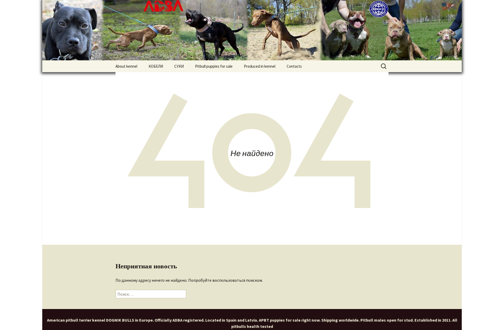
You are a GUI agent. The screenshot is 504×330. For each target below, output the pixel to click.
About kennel (126, 66)
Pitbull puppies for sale (214, 66)
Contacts (294, 66)
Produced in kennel (259, 66)
